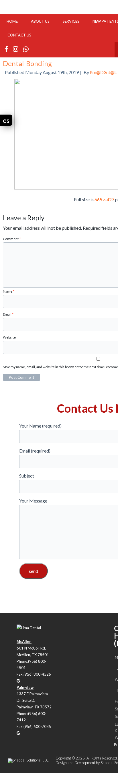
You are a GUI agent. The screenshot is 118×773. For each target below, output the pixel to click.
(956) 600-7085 (37, 726)
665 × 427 (104, 199)
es (6, 120)
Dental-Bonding (27, 63)
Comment (12, 239)
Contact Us (19, 35)
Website (9, 337)
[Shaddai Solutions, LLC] (28, 760)
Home (12, 21)
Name (8, 291)
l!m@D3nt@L (103, 72)
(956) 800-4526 (37, 674)
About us (40, 21)
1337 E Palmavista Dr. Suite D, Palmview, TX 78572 (34, 700)
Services (71, 21)
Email (8, 314)
